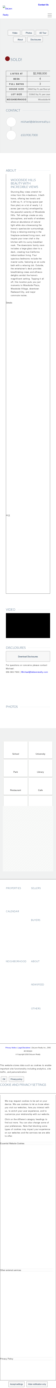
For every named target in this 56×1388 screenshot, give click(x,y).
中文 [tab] (8, 515)
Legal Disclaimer (39, 1022)
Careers (35, 975)
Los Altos (10, 983)
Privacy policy (16, 1079)
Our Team (36, 970)
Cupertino (11, 996)
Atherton (10, 975)
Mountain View (13, 979)
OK (4, 1079)
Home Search (38, 946)
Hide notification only (37, 1384)
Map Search (12, 906)
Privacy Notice (38, 1017)
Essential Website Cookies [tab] (12, 1143)
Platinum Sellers (39, 914)
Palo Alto (10, 966)
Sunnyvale (11, 992)
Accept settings (16, 1384)
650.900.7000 (29, 135)
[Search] (39, 15)
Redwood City (13, 1001)
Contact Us (43, 4)
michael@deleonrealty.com (37, 121)
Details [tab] (9, 302)
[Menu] (48, 15)
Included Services (40, 924)
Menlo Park (12, 970)
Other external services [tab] (10, 1270)
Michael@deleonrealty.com (34, 671)
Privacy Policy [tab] (6, 1358)
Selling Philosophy (40, 892)
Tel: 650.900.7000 (23, 4)
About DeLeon (38, 966)
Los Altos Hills (13, 988)
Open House (12, 916)
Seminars (11, 920)
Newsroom (36, 979)
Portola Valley (13, 1005)
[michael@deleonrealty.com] (11, 122)
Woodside (11, 1009)
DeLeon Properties (15, 892)
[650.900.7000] (11, 135)
